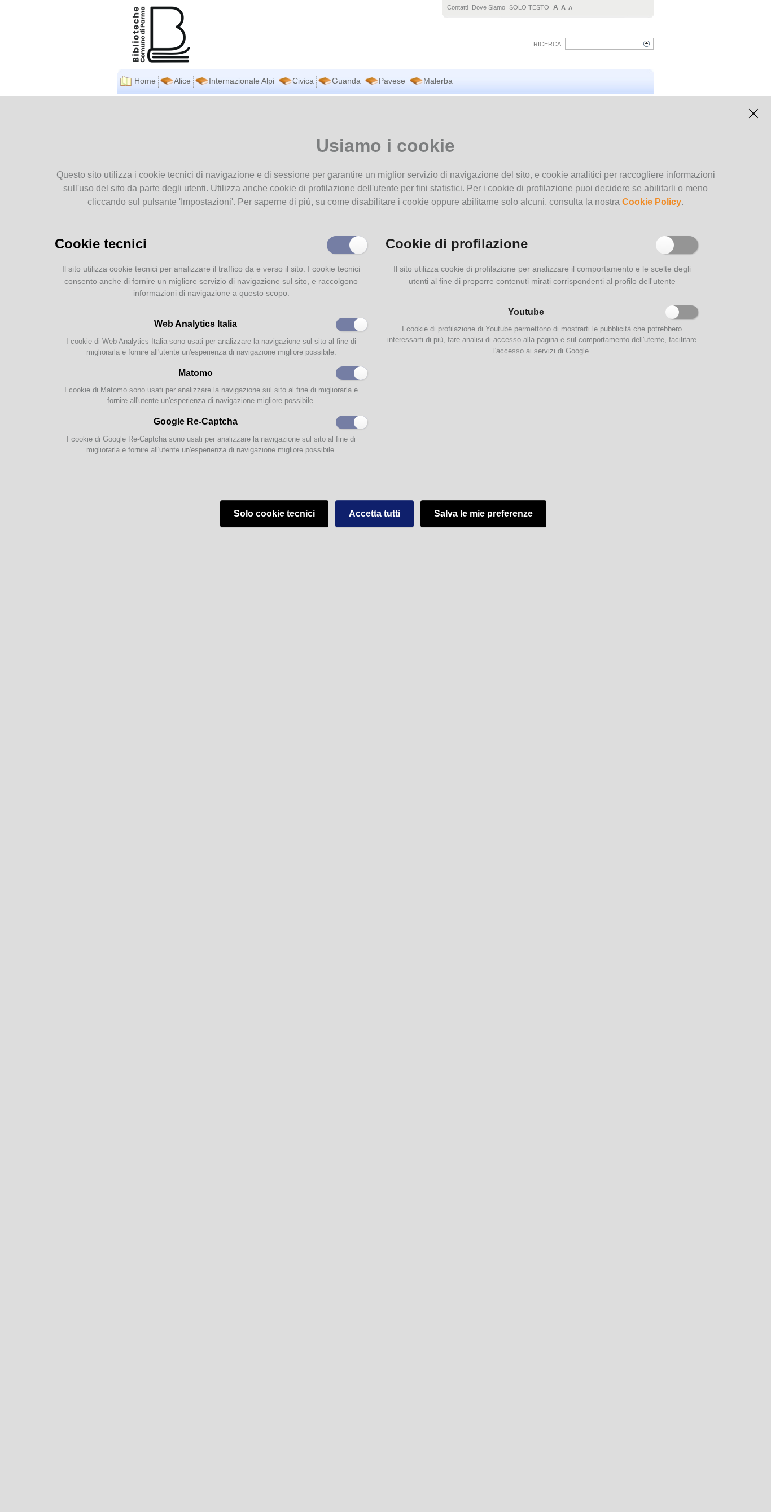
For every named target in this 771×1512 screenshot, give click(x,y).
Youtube (526, 312)
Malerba (438, 80)
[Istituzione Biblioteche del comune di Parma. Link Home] (225, 34)
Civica (303, 80)
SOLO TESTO (529, 7)
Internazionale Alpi (241, 80)
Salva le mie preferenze (483, 513)
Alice (182, 80)
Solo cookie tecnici (274, 513)
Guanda (346, 80)
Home (145, 80)
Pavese (392, 80)
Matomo (195, 373)
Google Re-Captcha (196, 421)
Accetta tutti (374, 513)
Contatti (457, 7)
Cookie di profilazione (457, 243)
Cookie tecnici (101, 243)
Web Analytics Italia (195, 324)
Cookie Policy (651, 202)
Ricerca (547, 44)
